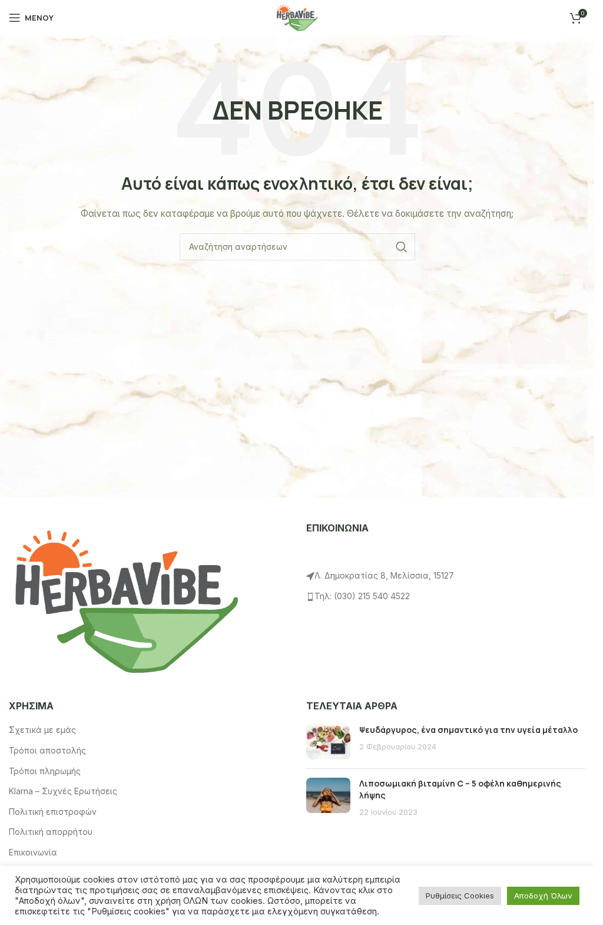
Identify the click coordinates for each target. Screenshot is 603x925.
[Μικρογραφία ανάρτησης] (328, 741)
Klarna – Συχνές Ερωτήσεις (63, 791)
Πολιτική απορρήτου (50, 832)
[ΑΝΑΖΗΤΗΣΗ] (401, 246)
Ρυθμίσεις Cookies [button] (460, 895)
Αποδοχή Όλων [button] (543, 895)
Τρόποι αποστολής (47, 750)
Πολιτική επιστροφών (53, 812)
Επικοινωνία (33, 852)
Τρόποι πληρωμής (45, 771)
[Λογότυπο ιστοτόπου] (297, 17)
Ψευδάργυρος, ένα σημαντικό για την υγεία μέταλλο (468, 729)
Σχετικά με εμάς (42, 730)
